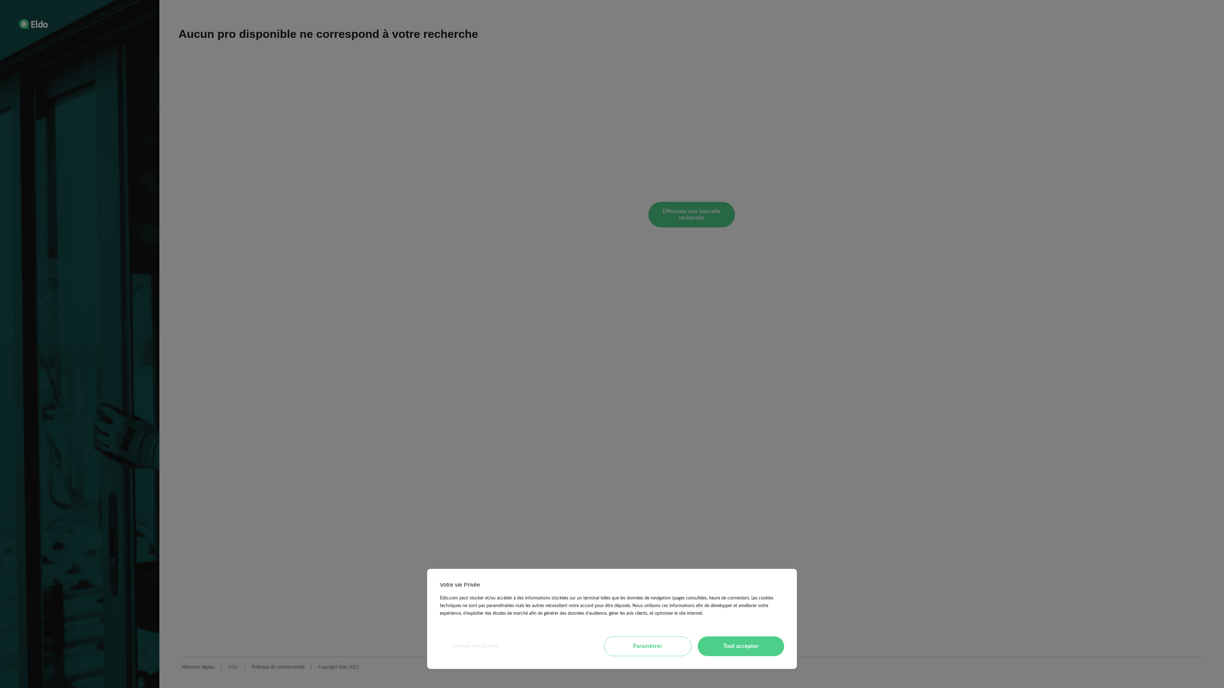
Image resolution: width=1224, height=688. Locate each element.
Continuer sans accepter (475, 646)
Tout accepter (741, 646)
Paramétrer (647, 646)
